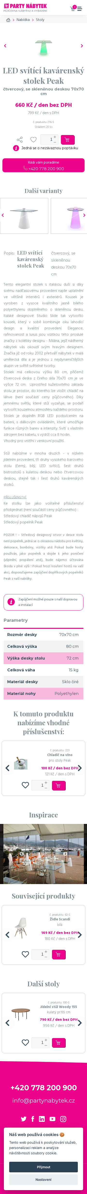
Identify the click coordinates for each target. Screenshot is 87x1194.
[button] (7, 768)
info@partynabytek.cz (43, 1100)
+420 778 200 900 (46, 169)
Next (65, 854)
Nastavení (43, 1179)
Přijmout (43, 1167)
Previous (21, 854)
